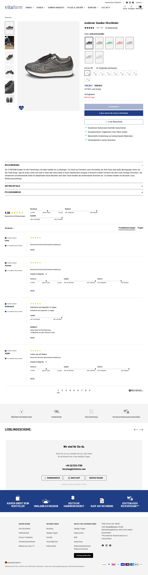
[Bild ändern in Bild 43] (9, 57)
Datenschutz (51, 546)
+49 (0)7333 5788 (74, 465)
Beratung (49, 528)
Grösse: (88, 68)
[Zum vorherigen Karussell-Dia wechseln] (136, 430)
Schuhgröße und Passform (108, 68)
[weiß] (99, 57)
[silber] (89, 57)
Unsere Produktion (26, 537)
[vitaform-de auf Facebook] (127, 3)
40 (121, 73)
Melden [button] (32, 249)
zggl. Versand (96, 89)
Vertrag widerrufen (83, 555)
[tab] (127, 228)
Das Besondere (24, 528)
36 (94, 73)
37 (101, 73)
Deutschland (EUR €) (14, 563)
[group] (17, 213)
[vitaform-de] (13, 7)
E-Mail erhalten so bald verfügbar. (113, 113)
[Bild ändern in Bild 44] (9, 72)
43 (87, 79)
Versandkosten (52, 541)
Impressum (78, 541)
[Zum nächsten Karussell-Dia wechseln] (141, 430)
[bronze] (99, 43)
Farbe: (94, 34)
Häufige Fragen (96, 478)
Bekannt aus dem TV (26, 546)
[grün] (109, 43)
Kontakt (49, 537)
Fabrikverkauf (24, 533)
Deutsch (139, 2)
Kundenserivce (53, 478)
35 (87, 73)
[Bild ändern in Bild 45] (9, 87)
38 (107, 73)
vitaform (22, 566)
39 (114, 73)
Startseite (8, 17)
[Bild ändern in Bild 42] (9, 42)
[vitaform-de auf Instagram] (130, 3)
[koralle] (119, 43)
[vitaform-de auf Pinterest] (133, 3)
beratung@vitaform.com (74, 469)
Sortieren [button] (9, 228)
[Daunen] (9, 104)
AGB (75, 537)
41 (127, 73)
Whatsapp (75, 478)
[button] (58, 391)
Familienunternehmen (27, 541)
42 (134, 73)
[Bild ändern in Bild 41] (9, 28)
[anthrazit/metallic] (89, 43)
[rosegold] (130, 43)
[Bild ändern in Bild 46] (9, 101)
